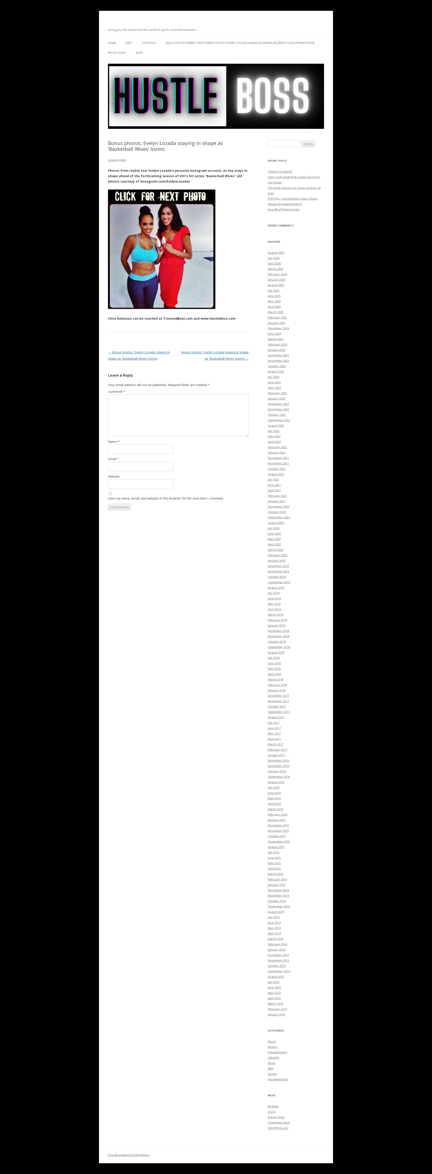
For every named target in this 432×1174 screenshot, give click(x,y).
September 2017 (279, 712)
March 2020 (275, 550)
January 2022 (276, 452)
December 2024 (278, 328)
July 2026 (273, 258)
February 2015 (277, 879)
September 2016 (279, 777)
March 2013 (275, 1004)
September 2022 (279, 420)
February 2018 (277, 685)
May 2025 (274, 301)
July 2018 (273, 658)
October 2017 (277, 706)
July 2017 (273, 723)
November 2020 (278, 506)
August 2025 (276, 285)
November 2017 (278, 701)
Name (114, 441)
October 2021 (277, 469)
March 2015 (275, 874)
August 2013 (276, 977)
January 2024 (276, 350)
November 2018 (278, 636)
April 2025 (274, 307)
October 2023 (277, 366)
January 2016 (276, 820)
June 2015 (274, 858)
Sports (272, 1074)
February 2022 (277, 447)
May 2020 (274, 539)
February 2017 (277, 750)
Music (272, 1063)
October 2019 (277, 577)
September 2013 (279, 971)
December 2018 (278, 631)
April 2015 (274, 868)
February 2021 (277, 496)
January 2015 (276, 885)
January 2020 (276, 561)
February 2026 (277, 274)
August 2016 (276, 782)
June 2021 (274, 485)
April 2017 (274, 739)
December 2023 (278, 355)
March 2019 (275, 615)
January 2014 (276, 950)
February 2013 (277, 1009)
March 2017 (275, 744)
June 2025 (274, 296)
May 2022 (274, 436)
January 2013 (276, 1014)
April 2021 (274, 490)
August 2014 (276, 912)
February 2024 (277, 344)
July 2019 (273, 593)
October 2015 (277, 836)
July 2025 (273, 290)
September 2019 (279, 582)
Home (112, 43)
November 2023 (278, 361)
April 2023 (274, 388)
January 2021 (276, 501)
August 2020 (276, 523)
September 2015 (279, 841)
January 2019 (276, 625)
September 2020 (279, 517)
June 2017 (274, 728)
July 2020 (273, 528)
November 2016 (278, 766)
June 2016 (274, 793)
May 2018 (274, 669)
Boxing (272, 1047)
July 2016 (273, 787)
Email (113, 459)
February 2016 (277, 814)
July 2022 (273, 431)
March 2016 (275, 809)
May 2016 (274, 798)
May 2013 (274, 993)
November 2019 (278, 571)
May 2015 (274, 863)
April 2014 (274, 933)
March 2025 (275, 312)
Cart (128, 43)
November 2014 (278, 896)
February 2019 (277, 620)
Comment (116, 391)
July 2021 (273, 479)
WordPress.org (278, 1128)
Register (273, 1106)
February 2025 (277, 317)
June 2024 (274, 334)
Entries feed (276, 1117)
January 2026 (276, 280)
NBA (270, 1068)
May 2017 (274, 733)
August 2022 (276, 425)
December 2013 (278, 955)
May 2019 (274, 604)
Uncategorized (278, 1079)
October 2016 (277, 771)
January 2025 (276, 323)
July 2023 (273, 377)
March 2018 (275, 679)
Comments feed (279, 1122)
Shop (139, 53)
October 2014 (277, 901)
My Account (117, 53)
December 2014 (278, 890)
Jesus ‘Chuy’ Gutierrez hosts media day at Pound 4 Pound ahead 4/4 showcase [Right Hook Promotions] (240, 43)
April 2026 (274, 263)
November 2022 (278, 409)
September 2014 (279, 906)
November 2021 (278, 463)
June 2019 (274, 598)
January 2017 (276, 755)
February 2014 (277, 944)
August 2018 (276, 652)
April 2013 (274, 998)
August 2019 (276, 588)
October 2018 (277, 642)
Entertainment (277, 1052)
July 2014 (273, 917)
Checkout (149, 43)
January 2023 (276, 398)
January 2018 (276, 690)
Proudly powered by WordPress (128, 1155)
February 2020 (277, 555)
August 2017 (276, 717)
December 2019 (278, 566)
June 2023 (274, 382)
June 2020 (274, 534)
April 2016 (274, 804)
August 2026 (276, 253)
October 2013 (277, 966)
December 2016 (278, 760)
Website (114, 476)
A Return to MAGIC (280, 172)
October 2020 (277, 512)
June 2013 (274, 987)
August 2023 (276, 371)
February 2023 (277, 393)
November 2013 (278, 960)
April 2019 (274, 609)
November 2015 (278, 831)
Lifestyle (273, 1058)
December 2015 (278, 825)
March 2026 (275, 269)
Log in (272, 1112)
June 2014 (274, 923)
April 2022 (274, 442)
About (272, 1041)
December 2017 (278, 696)
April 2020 (274, 544)
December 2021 (278, 458)
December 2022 (278, 404)
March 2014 (275, 939)
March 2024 (275, 339)
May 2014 (274, 928)
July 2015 (273, 852)
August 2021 (276, 474)
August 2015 (276, 847)
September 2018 (279, 647)
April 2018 (274, 674)
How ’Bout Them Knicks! (284, 209)
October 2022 (277, 415)
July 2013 (273, 982)
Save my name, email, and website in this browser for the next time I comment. (166, 498)
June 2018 (274, 663)
